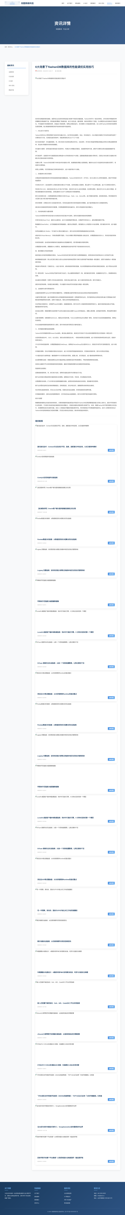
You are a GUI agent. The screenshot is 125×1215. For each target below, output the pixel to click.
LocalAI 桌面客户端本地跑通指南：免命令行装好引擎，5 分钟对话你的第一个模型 (65, 632)
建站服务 (77, 3)
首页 (63, 3)
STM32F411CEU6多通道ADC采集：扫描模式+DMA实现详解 (58, 1065)
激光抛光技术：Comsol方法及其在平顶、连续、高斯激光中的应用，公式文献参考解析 (67, 447)
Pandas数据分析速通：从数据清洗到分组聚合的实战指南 (57, 539)
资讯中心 (109, 3)
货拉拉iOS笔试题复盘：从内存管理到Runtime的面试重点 (57, 694)
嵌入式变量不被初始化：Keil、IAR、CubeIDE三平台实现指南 (58, 1003)
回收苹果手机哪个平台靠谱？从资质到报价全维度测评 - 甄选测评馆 (60, 1158)
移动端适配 (67, 1203)
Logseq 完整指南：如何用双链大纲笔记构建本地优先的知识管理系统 (61, 570)
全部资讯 (11, 72)
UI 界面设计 (67, 1196)
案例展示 (93, 3)
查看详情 (111, 450)
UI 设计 (85, 3)
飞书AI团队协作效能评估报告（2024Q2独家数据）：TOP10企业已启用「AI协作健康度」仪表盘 (69, 1096)
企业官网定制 (67, 1193)
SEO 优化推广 (68, 1200)
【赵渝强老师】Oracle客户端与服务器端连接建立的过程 (56, 508)
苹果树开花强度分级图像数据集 (48, 601)
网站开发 (11, 90)
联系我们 (117, 3)
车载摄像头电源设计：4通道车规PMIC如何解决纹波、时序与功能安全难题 (62, 972)
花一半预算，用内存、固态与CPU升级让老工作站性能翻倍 (57, 910)
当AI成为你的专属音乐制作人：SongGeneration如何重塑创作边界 (60, 1127)
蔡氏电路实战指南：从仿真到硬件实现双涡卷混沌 (54, 941)
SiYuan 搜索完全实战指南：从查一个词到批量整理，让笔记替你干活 (60, 663)
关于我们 (69, 3)
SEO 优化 (101, 3)
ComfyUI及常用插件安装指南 (47, 477)
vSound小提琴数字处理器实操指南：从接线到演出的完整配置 (58, 1034)
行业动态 (11, 76)
